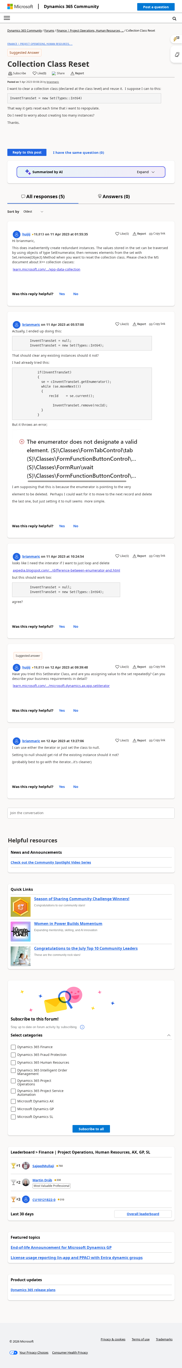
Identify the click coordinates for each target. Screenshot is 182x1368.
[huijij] (16, 234)
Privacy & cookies (113, 1339)
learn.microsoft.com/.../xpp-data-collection (46, 269)
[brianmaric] (16, 325)
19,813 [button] (39, 234)
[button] (156, 8)
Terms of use (141, 1339)
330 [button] (59, 1180)
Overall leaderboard (143, 1214)
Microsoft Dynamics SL (35, 1117)
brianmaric (53, 82)
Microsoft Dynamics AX (35, 1101)
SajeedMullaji (43, 1166)
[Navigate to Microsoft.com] (20, 6)
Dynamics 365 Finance (35, 1047)
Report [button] (79, 73)
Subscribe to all (91, 1129)
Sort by (13, 211)
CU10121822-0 (43, 1199)
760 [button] (61, 1165)
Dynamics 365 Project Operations (34, 1082)
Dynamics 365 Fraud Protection (42, 1055)
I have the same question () (78, 152)
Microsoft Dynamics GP (35, 1109)
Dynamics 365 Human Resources (43, 1063)
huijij (26, 234)
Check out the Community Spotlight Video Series (51, 862)
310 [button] (62, 1199)
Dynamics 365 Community (71, 6)
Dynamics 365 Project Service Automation (40, 1092)
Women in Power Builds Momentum (68, 924)
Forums (49, 31)
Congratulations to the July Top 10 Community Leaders (86, 948)
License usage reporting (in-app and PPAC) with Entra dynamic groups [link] (77, 1257)
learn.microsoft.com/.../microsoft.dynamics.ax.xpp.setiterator (61, 685)
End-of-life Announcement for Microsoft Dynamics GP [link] (61, 1247)
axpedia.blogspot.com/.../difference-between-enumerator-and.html (66, 570)
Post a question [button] (156, 7)
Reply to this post (27, 152)
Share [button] (61, 73)
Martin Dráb (42, 1180)
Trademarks (164, 1339)
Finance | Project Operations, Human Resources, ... (90, 31)
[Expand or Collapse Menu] (7, 18)
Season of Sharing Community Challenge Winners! (81, 899)
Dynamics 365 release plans (33, 1290)
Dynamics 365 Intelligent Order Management (42, 1072)
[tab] (42, 198)
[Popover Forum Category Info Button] (82, 1027)
